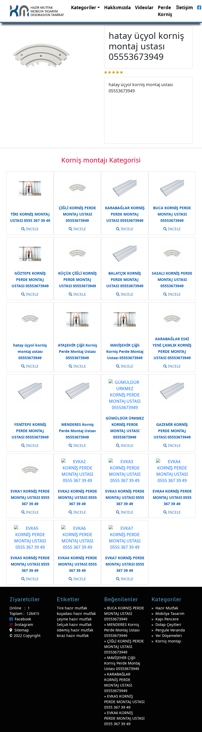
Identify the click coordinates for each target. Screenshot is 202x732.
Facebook (22, 618)
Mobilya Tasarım (169, 613)
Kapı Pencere (167, 618)
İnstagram (23, 624)
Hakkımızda (117, 7)
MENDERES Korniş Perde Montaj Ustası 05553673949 (122, 630)
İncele (32, 228)
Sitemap (20, 630)
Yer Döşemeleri (168, 635)
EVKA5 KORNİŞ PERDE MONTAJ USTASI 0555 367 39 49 (124, 702)
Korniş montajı (168, 641)
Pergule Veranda (170, 630)
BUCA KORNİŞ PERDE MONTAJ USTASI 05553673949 (124, 613)
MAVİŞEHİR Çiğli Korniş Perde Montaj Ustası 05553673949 (122, 663)
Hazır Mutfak (166, 607)
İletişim (184, 7)
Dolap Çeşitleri (168, 624)
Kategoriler (83, 7)
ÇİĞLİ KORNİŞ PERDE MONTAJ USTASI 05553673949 (124, 647)
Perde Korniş (165, 10)
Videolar (144, 7)
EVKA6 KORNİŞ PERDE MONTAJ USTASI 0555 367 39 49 (124, 718)
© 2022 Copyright (25, 635)
